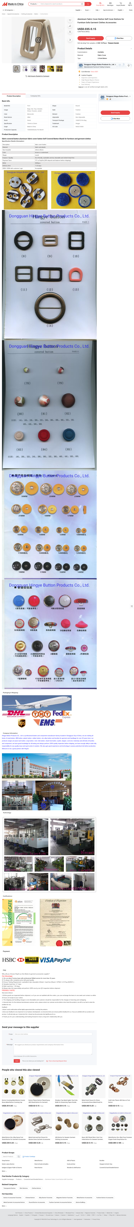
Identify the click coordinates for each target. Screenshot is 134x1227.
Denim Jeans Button (8, 1164)
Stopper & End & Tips (106, 1164)
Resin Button (38, 1167)
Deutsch (63, 1215)
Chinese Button (30, 1198)
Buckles (102, 1160)
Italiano (57, 1215)
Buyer (87, 10)
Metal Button (38, 1160)
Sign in (130, 5)
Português (34, 1215)
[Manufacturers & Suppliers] (12, 4)
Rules (130, 10)
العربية (77, 1215)
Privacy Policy (96, 1219)
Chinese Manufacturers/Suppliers (43, 1213)
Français (41, 1215)
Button (36, 14)
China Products (29, 1213)
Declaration (87, 1219)
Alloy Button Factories (45, 1198)
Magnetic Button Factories (64, 1198)
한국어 (83, 1215)
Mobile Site (109, 1213)
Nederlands (71, 1215)
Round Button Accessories (37, 1202)
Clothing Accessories (26, 14)
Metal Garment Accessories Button (14, 1202)
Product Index (101, 1213)
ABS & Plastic (71, 1160)
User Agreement (78, 1219)
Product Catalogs (29, 1156)
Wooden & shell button (74, 1167)
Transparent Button (9, 1188)
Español (27, 1215)
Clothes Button (44, 14)
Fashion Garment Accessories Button (60, 1202)
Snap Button (6, 1160)
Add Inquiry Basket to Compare (38, 76)
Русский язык (49, 1215)
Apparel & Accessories (13, 14)
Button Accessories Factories (12, 1198)
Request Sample (113, 43)
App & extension (108, 10)
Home (3, 14)
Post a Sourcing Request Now (56, 1061)
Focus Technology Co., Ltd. (54, 1219)
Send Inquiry (90, 38)
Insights (116, 1213)
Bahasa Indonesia (121, 1215)
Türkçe (105, 1215)
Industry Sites (79, 1213)
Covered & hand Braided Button (109, 1167)
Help (97, 10)
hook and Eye (71, 1164)
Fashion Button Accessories (104, 1198)
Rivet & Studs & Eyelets (41, 1164)
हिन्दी (93, 1215)
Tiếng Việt (112, 1215)
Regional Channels (90, 1213)
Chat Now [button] (120, 38)
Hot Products (18, 1213)
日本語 (88, 1215)
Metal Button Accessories (84, 1198)
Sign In (80, 87)
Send (16, 1061)
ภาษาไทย (99, 1215)
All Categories (9, 10)
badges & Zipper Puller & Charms (12, 1167)
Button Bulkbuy (80, 1202)
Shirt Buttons (24, 1188)
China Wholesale (59, 1213)
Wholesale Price (70, 1213)
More (3, 1206)
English (21, 1215)
